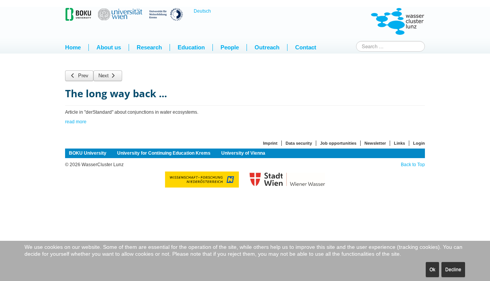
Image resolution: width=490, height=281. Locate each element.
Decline (453, 269)
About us (108, 47)
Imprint (270, 143)
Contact (305, 47)
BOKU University (87, 153)
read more (76, 121)
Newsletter (375, 143)
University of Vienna (243, 153)
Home (73, 47)
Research (149, 47)
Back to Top (413, 164)
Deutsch (202, 11)
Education (191, 47)
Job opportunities (338, 143)
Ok (432, 269)
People (229, 47)
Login (419, 143)
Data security (299, 143)
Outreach (267, 47)
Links (399, 143)
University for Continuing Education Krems (164, 153)
